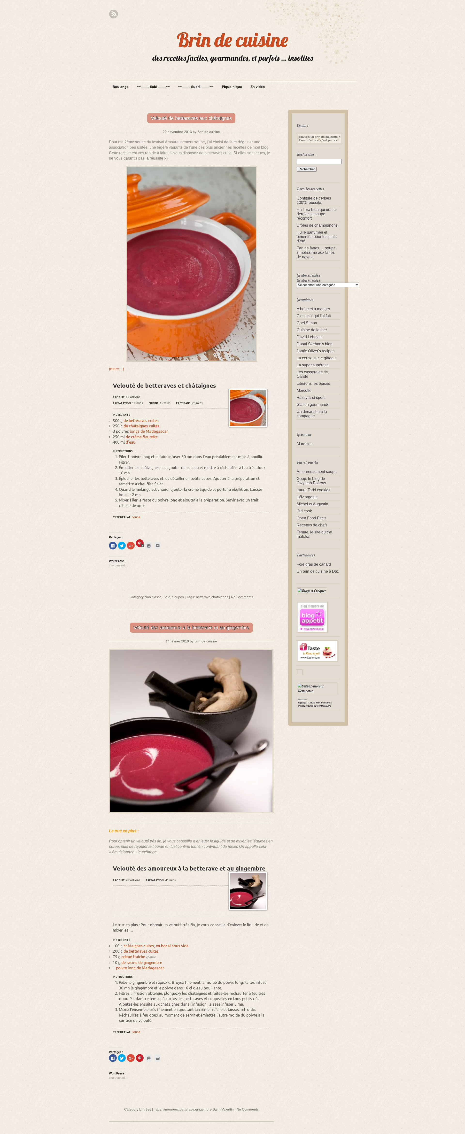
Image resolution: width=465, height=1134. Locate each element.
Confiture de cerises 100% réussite (314, 200)
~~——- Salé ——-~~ (153, 87)
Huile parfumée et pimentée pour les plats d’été (317, 236)
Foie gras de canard (314, 564)
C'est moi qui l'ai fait (314, 316)
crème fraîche (133, 957)
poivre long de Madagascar (140, 968)
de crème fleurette (142, 437)
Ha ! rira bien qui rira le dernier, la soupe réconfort (316, 214)
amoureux (171, 1109)
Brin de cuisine (232, 40)
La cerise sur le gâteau (316, 358)
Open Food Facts (311, 518)
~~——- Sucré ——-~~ (195, 87)
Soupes (178, 597)
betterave (203, 597)
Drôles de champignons (317, 225)
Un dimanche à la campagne (312, 413)
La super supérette (313, 365)
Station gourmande (313, 404)
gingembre (203, 1109)
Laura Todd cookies (313, 490)
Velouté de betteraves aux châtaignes (191, 118)
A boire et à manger (313, 309)
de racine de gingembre (141, 962)
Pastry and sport (311, 397)
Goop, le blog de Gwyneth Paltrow (311, 481)
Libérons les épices (313, 383)
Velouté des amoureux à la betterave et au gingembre (191, 627)
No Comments (242, 597)
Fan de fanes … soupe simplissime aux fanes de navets (316, 252)
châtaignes (219, 597)
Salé (166, 597)
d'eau (130, 442)
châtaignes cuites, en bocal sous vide (156, 946)
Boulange (121, 87)
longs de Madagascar (149, 431)
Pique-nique (232, 87)
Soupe (136, 517)
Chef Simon (307, 323)
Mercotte (304, 390)
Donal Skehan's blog (315, 344)
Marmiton (305, 444)
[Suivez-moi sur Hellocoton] (318, 690)
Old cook (304, 511)
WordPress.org (324, 705)
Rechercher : (307, 154)
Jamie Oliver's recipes (315, 351)
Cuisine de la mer (312, 330)
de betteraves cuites (141, 420)
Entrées (145, 1109)
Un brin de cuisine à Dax (318, 571)
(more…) (116, 369)
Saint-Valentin (223, 1109)
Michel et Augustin (312, 504)
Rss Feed (113, 14)
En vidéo (257, 87)
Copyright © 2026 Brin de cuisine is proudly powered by (315, 704)
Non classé (153, 597)
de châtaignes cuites (141, 426)
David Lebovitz (309, 337)
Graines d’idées (308, 280)
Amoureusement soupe (317, 472)
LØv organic (307, 497)
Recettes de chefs (312, 525)
